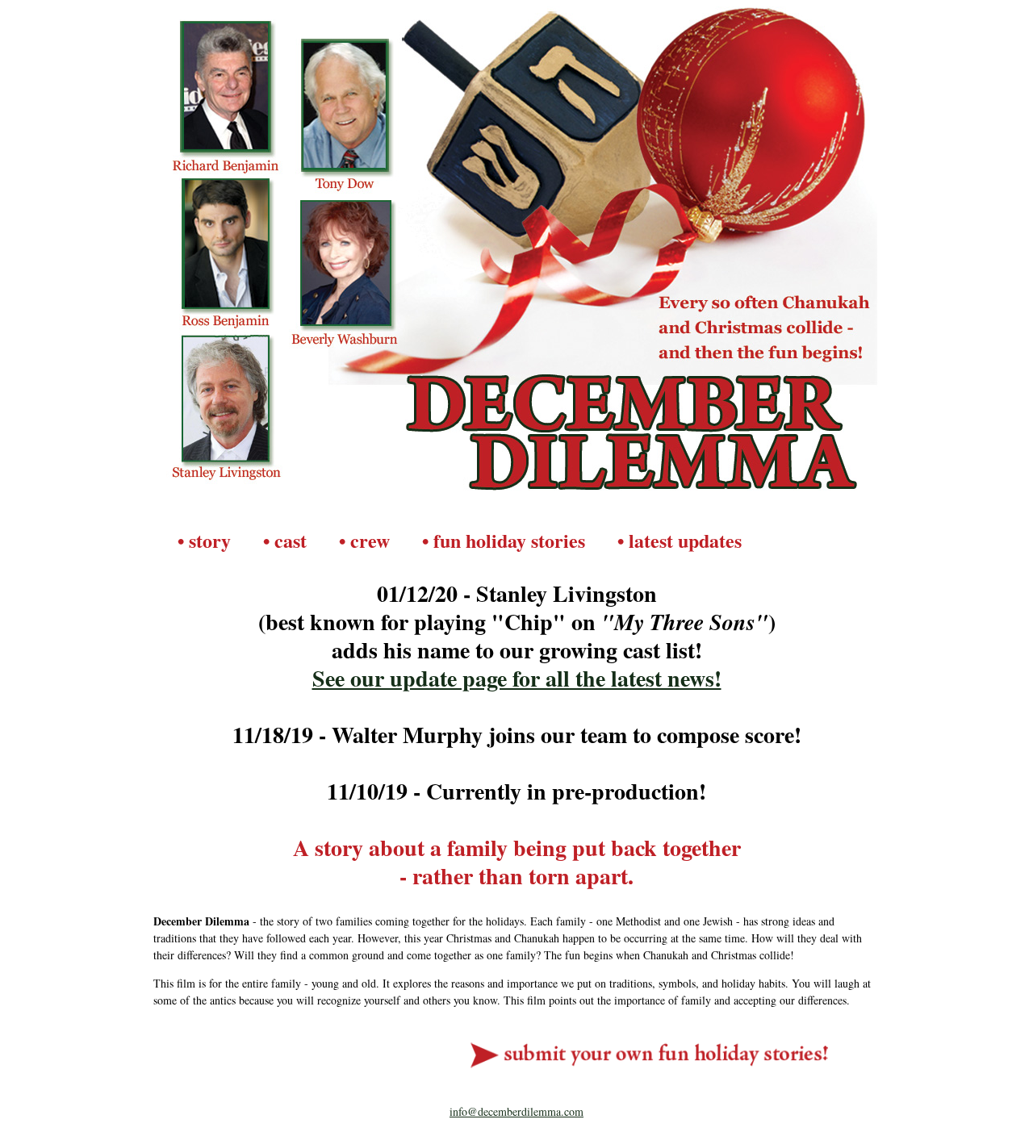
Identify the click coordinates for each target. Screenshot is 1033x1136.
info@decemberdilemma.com (516, 1111)
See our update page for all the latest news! (516, 678)
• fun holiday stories (503, 540)
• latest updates (679, 540)
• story (204, 540)
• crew (364, 540)
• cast (285, 540)
